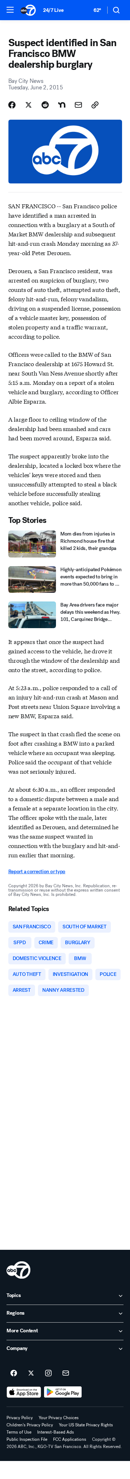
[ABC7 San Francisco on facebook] (13, 1373)
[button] (10, 10)
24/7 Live (53, 10)
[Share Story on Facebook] (12, 105)
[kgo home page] (18, 1270)
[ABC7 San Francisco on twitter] (31, 1373)
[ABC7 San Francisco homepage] (28, 10)
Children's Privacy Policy (29, 1425)
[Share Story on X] (28, 105)
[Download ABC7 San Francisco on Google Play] (63, 1392)
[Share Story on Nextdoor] (62, 105)
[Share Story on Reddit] (45, 105)
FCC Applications (69, 1439)
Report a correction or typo (36, 871)
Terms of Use (18, 1432)
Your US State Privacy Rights (86, 1425)
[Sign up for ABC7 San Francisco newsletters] (65, 1373)
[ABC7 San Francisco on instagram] (48, 1373)
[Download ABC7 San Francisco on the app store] (23, 1392)
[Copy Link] (95, 105)
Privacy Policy (19, 1418)
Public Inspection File (26, 1439)
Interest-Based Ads (55, 1432)
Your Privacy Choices (59, 1418)
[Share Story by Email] (78, 105)
